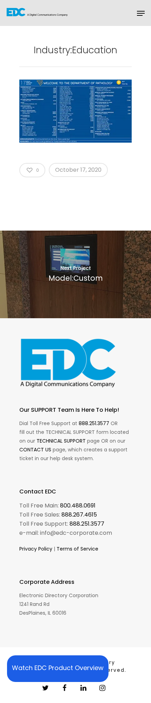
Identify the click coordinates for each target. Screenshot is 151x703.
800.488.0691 (78, 505)
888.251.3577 (94, 423)
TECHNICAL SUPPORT (61, 440)
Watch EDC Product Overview (58, 667)
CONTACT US (35, 449)
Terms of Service (77, 548)
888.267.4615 (79, 515)
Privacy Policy (35, 548)
